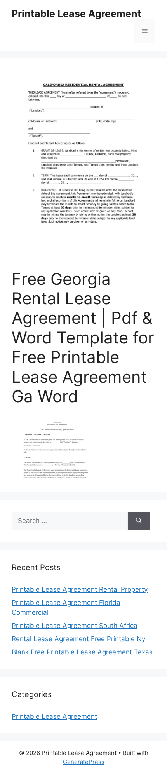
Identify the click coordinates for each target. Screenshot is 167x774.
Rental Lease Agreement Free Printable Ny (78, 639)
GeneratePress (83, 761)
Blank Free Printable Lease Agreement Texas (82, 652)
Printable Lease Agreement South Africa (74, 625)
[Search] (139, 521)
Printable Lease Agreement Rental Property (80, 589)
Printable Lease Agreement (76, 13)
